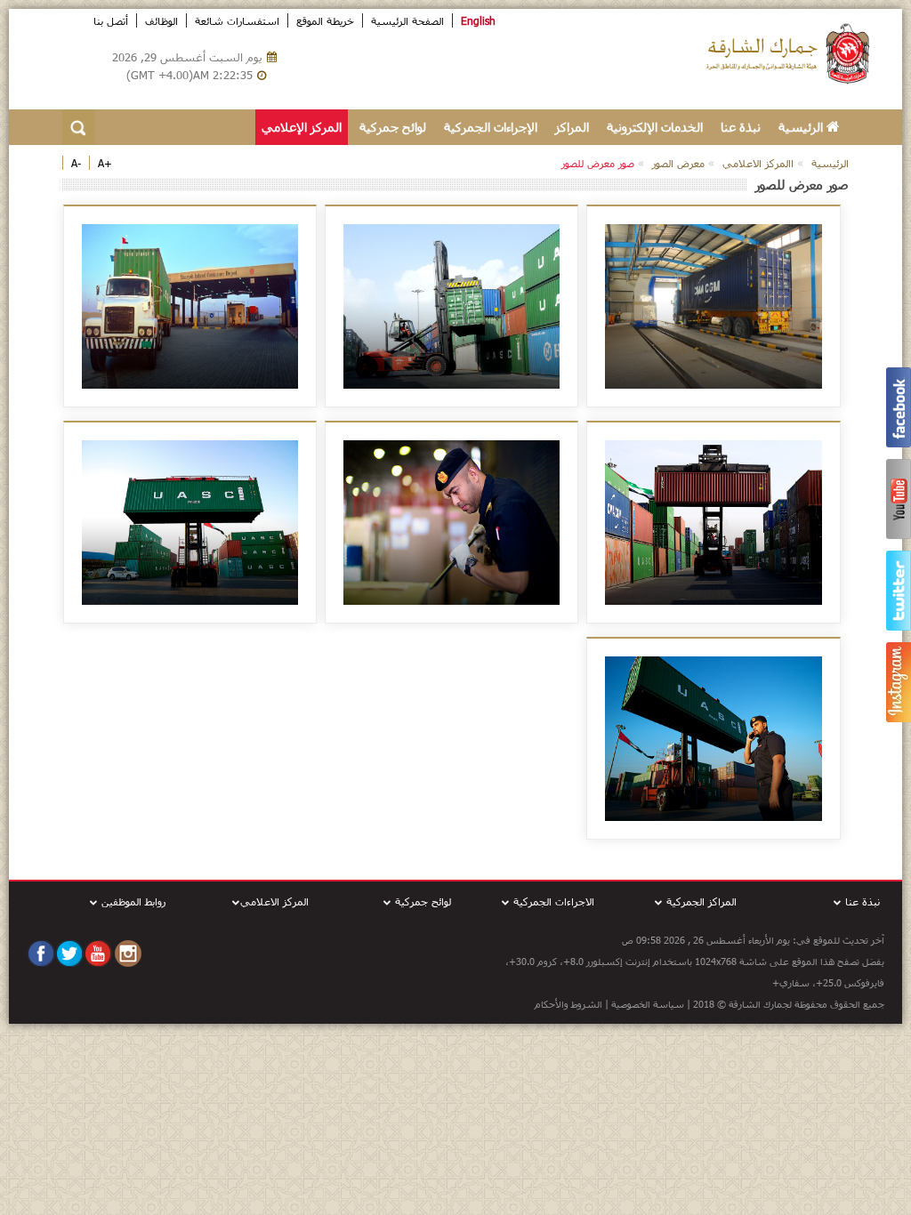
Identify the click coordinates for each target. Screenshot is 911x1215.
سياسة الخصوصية (648, 1004)
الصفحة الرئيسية (407, 20)
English (478, 20)
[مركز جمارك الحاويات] (190, 522)
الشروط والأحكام (570, 1004)
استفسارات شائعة (237, 20)
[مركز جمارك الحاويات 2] (713, 306)
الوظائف (161, 20)
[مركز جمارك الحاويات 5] (190, 306)
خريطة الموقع (325, 20)
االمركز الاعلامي (758, 163)
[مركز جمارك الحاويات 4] (713, 522)
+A (105, 163)
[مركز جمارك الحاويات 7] (713, 738)
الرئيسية (802, 126)
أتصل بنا (110, 20)
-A (76, 163)
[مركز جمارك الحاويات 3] (451, 306)
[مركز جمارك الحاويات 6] (451, 522)
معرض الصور (678, 163)
